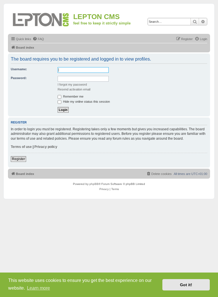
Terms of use (21, 147)
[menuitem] (38, 39)
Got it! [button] (186, 284)
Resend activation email (74, 89)
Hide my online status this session (86, 101)
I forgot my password (72, 84)
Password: (19, 78)
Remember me (72, 96)
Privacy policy (45, 147)
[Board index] (41, 18)
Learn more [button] (38, 288)
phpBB (93, 183)
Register (18, 159)
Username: (19, 69)
